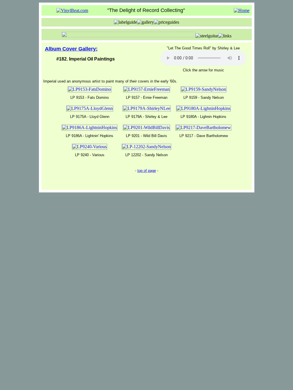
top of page (146, 170)
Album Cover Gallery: (71, 49)
